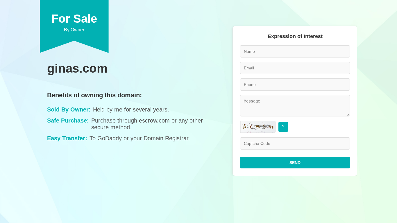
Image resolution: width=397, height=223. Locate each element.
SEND (295, 162)
